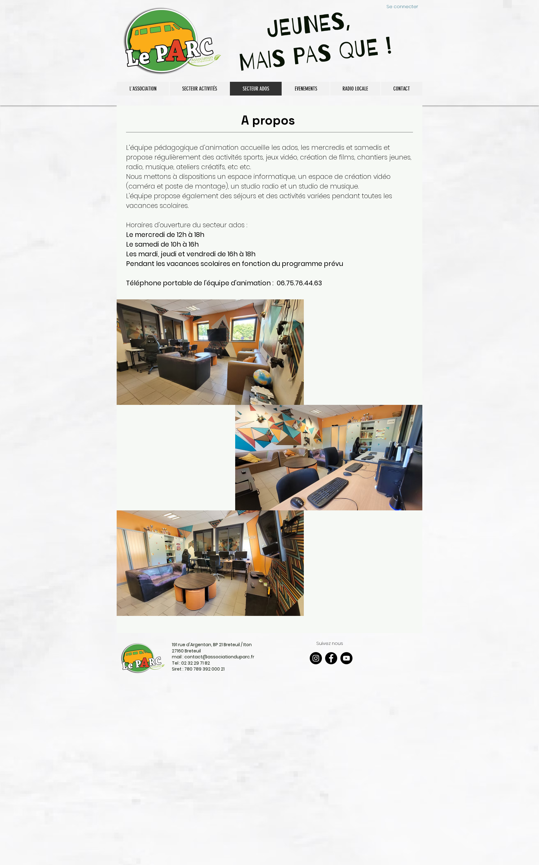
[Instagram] (316, 658)
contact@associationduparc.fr (219, 657)
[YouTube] (346, 658)
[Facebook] (331, 658)
